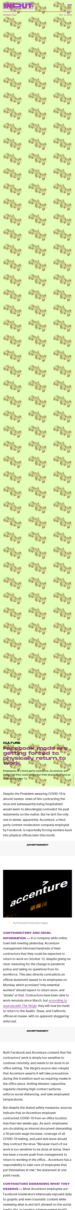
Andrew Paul (9, 14)
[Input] (18, 5)
